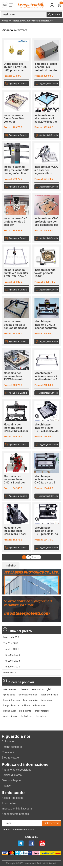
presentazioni (42, 710)
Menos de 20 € (11, 637)
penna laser (9, 710)
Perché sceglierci (12, 746)
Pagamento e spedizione (16, 769)
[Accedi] (51, 5)
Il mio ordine (9, 803)
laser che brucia (49, 694)
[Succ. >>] (35, 557)
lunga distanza (11, 705)
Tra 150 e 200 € (11, 660)
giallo (49, 689)
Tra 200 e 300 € (11, 666)
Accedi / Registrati (12, 797)
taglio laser (27, 716)
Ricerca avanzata (20, 20)
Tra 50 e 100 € (11, 649)
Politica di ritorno (12, 775)
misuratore (39, 705)
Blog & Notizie (10, 757)
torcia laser (42, 716)
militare (26, 705)
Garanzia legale (11, 780)
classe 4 (24, 689)
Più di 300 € (9, 672)
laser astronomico (27, 694)
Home (5, 20)
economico (38, 689)
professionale (10, 716)
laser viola (46, 700)
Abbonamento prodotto (15, 814)
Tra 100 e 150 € (11, 655)
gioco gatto (9, 694)
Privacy (6, 785)
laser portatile (30, 700)
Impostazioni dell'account (17, 808)
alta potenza (9, 689)
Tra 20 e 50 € (10, 643)
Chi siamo (8, 741)
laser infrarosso (11, 700)
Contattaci (8, 752)
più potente (25, 710)
